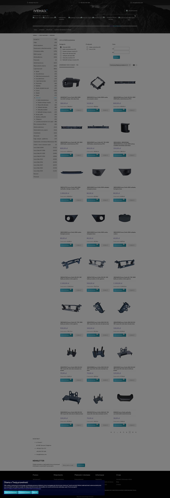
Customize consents (24, 492)
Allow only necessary (11, 492)
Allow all (35, 492)
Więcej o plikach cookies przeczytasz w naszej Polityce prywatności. (22, 488)
